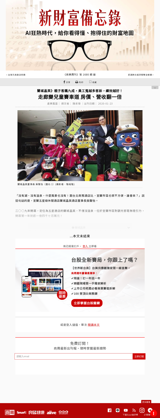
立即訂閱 (139, 356)
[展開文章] (94, 74)
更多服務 (146, 402)
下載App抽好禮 (130, 414)
